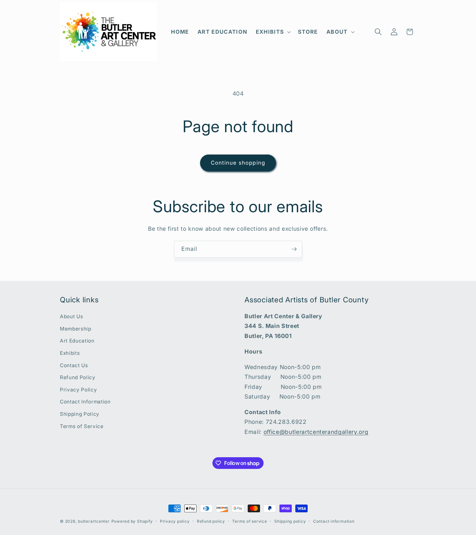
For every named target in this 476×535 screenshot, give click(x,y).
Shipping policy (290, 521)
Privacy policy (175, 521)
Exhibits (70, 353)
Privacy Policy (78, 390)
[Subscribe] (294, 249)
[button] (272, 32)
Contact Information (85, 402)
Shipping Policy (79, 414)
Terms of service (249, 521)
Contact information (334, 521)
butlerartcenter (94, 521)
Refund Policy (78, 377)
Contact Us (74, 365)
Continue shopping (238, 162)
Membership (75, 329)
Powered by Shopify (132, 521)
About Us (71, 316)
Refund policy (211, 521)
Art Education (77, 341)
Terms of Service (82, 426)
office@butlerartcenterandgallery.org (316, 431)
